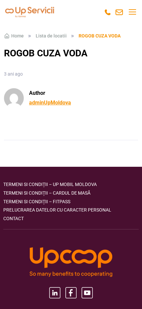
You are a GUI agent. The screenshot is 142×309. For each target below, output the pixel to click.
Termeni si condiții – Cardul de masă (46, 193)
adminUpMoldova (50, 102)
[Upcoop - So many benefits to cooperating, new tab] (71, 262)
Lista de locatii (51, 35)
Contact (13, 218)
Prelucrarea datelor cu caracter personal (57, 210)
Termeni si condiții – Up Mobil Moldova (50, 184)
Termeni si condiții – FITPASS (36, 201)
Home (17, 35)
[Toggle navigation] (132, 12)
